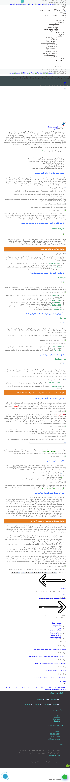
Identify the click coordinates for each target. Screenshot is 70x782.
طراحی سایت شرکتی (58, 689)
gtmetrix (60, 687)
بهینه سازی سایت (40, 687)
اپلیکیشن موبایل (50, 48)
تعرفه (60, 34)
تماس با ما (59, 60)
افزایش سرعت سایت (51, 687)
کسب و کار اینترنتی (49, 53)
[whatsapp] (64, 776)
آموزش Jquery (50, 41)
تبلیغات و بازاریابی (49, 55)
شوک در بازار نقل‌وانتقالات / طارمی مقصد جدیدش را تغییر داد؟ (50, 649)
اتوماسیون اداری (53, 27)
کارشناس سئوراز (53, 127)
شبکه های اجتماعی (49, 51)
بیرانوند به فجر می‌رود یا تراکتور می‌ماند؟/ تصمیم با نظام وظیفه (50, 677)
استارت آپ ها (51, 49)
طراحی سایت (53, 24)
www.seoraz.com (54, 755)
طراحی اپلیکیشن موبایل (51, 29)
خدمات (60, 22)
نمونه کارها (59, 32)
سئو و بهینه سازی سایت (48, 43)
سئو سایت (54, 25)
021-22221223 (55, 734)
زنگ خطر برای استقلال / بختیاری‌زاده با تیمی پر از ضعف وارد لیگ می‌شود (47, 656)
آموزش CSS (51, 39)
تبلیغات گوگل (54, 31)
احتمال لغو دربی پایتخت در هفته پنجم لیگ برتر (54, 670)
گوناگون (52, 56)
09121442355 (55, 736)
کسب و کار (48, 689)
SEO (64, 687)
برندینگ (59, 628)
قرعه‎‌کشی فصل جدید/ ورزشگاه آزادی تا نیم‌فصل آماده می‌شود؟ (50, 663)
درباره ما (59, 58)
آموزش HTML (50, 37)
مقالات (60, 36)
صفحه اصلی (58, 20)
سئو (33, 687)
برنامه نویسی (51, 46)
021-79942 (56, 731)
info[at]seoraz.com (54, 739)
